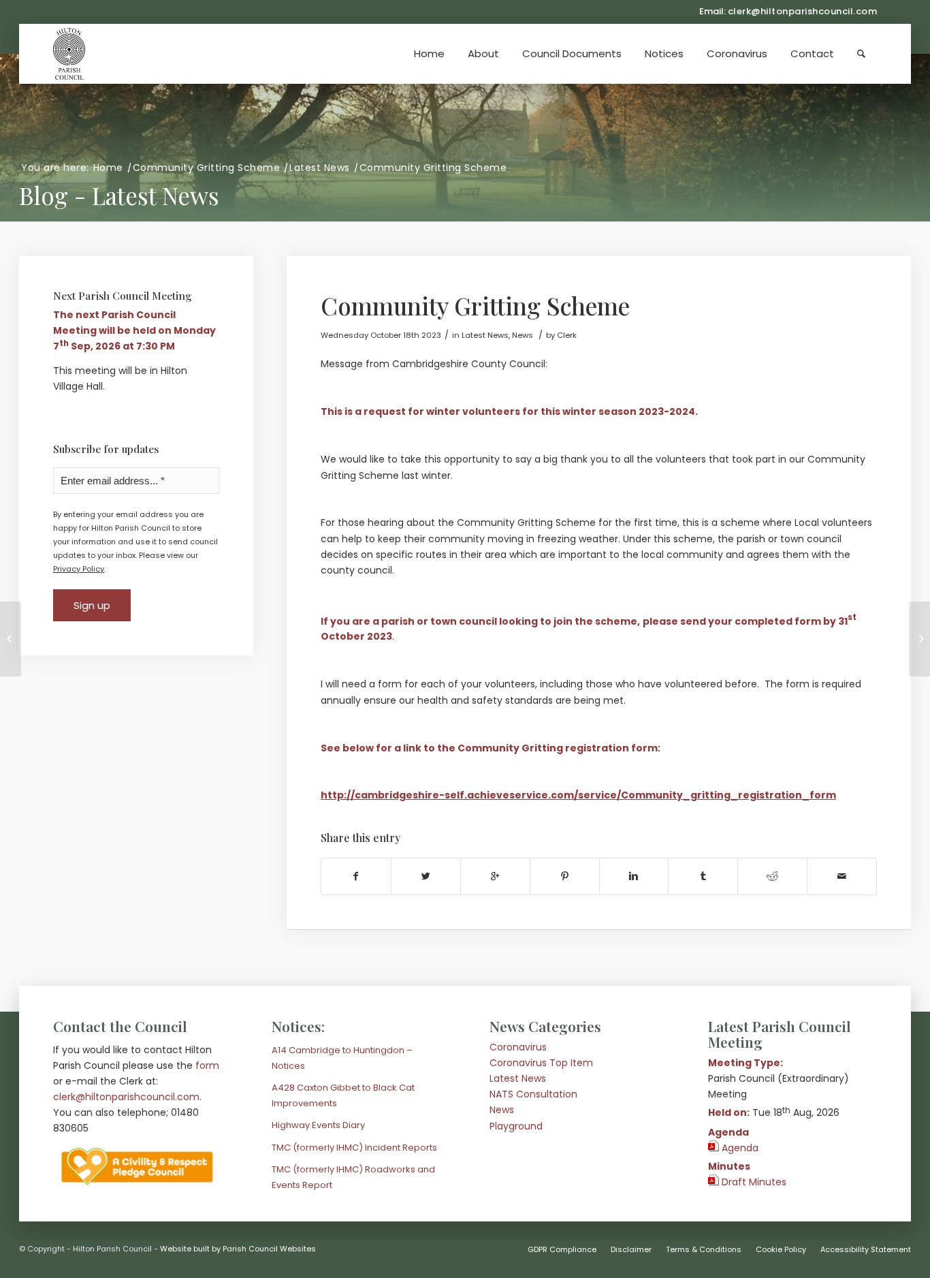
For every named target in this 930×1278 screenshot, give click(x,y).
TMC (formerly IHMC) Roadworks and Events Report (353, 1177)
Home (108, 168)
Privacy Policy (78, 568)
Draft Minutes (754, 1182)
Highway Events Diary (318, 1125)
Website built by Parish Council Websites (238, 1248)
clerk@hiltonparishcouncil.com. (127, 1097)
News (502, 1110)
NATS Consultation (533, 1094)
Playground (516, 1126)
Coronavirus (518, 1047)
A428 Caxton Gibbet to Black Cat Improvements (343, 1095)
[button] (572, 54)
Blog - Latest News (119, 195)
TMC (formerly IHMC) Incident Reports (354, 1147)
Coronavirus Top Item (541, 1063)
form (207, 1065)
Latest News (319, 168)
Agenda (740, 1148)
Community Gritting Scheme (206, 168)
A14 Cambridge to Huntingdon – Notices (342, 1058)
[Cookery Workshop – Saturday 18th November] (10, 639)
